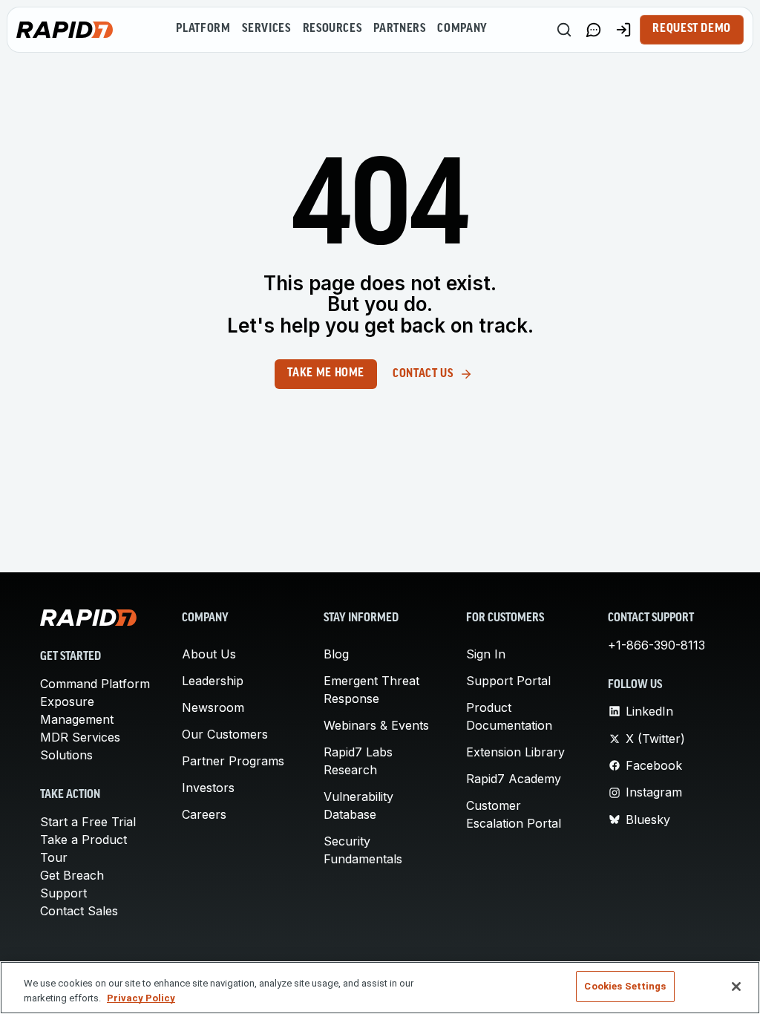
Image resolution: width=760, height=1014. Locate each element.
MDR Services (80, 737)
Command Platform (95, 683)
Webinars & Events (376, 725)
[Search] (564, 29)
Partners (399, 29)
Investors (208, 787)
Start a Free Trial (88, 821)
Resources (332, 29)
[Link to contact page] (593, 29)
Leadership (212, 680)
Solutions (66, 755)
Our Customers (225, 734)
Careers (204, 814)
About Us (209, 654)
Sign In (485, 654)
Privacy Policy (141, 998)
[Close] (736, 986)
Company (462, 29)
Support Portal (508, 680)
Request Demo (691, 29)
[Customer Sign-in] (623, 29)
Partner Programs (233, 760)
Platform (203, 29)
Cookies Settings (625, 986)
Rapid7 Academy (513, 778)
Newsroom (213, 707)
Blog (336, 654)
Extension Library (515, 752)
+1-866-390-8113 (656, 645)
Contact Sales (79, 910)
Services (266, 29)
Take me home (325, 373)
